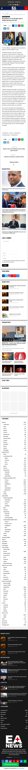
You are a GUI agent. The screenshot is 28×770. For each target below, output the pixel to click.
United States (8, 476)
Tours (4, 575)
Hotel (4, 569)
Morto (3, 612)
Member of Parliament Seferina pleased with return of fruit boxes (13, 189)
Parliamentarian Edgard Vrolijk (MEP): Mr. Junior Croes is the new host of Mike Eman (14, 232)
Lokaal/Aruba (6, 497)
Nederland (7, 531)
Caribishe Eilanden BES (8, 519)
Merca (4, 597)
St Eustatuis (4, 541)
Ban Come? (4, 620)
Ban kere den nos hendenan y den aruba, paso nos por (14, 150)
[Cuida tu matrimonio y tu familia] (5, 308)
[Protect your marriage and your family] (5, 301)
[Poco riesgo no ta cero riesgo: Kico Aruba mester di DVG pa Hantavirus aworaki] (8, 356)
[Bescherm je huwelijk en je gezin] (5, 294)
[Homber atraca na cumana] (5, 316)
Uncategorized (5, 624)
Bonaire (5, 442)
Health (6, 458)
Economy (7, 460)
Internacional (6, 434)
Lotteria (5, 561)
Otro (4, 601)
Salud (4, 426)
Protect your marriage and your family (16, 300)
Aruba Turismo (5, 565)
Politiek (5, 535)
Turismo (5, 432)
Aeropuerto (5, 579)
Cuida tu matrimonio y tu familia (16, 307)
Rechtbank (7, 505)
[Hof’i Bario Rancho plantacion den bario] (20, 356)
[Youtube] (17, 761)
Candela (5, 611)
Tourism (5, 468)
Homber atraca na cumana (15, 314)
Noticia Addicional (7, 563)
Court (6, 462)
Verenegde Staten (9, 517)
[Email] (21, 761)
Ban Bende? (4, 622)
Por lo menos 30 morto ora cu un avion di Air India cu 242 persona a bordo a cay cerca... (17, 694)
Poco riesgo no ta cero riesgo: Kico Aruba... (7, 362)
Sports (4, 466)
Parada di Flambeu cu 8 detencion (15, 700)
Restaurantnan (6, 573)
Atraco (4, 609)
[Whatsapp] (25, 761)
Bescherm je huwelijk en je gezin (16, 293)
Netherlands (7, 489)
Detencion (5, 607)
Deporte (5, 430)
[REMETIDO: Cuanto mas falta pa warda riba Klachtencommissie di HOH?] (14, 334)
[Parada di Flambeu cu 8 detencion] (4, 702)
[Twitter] (6, 761)
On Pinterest (5, 388)
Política (5, 448)
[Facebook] (2, 761)
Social (4, 428)
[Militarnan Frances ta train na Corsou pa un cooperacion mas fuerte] (4, 671)
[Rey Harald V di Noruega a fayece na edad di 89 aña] (4, 678)
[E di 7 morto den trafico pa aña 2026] (20, 369)
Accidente (5, 605)
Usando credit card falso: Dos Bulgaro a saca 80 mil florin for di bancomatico (16, 687)
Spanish (4, 422)
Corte (4, 557)
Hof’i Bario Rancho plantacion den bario (19, 362)
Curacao (7, 480)
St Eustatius (6, 450)
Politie (4, 533)
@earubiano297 (14, 413)
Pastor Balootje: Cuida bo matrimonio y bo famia (17, 286)
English (3, 16)
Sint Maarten (7, 484)
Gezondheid (7, 499)
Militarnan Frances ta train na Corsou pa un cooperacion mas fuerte (17, 670)
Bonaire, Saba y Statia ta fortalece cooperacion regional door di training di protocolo (17, 663)
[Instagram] (10, 761)
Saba (6, 485)
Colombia (7, 474)
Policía (5, 446)
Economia (5, 559)
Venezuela (5, 436)
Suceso (3, 603)
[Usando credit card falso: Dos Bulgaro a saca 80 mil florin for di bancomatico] (4, 688)
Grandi (4, 615)
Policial (5, 551)
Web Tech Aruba (20, 768)
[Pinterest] (14, 761)
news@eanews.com (17, 757)
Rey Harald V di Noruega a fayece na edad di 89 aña (17, 677)
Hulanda (5, 595)
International (6, 470)
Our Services (11, 2)
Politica (5, 553)
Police (4, 491)
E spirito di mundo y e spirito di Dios (14, 157)
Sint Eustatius (8, 488)
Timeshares (6, 571)
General (5, 567)
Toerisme (5, 509)
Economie (7, 501)
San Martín (5, 444)
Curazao (5, 440)
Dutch (3, 495)
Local (3, 547)
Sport (4, 507)
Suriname (5, 599)
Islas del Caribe (6, 438)
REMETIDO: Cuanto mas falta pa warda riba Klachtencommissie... (14, 344)
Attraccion (5, 577)
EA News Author (6, 22)
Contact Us (17, 2)
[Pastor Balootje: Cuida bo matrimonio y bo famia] (5, 287)
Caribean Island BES (7, 478)
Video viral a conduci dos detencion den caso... (7, 374)
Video (3, 618)
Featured (4, 537)
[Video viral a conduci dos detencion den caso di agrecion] (8, 369)
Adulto (4, 616)
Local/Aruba (8, 16)
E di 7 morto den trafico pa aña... (19, 374)
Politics (5, 493)
